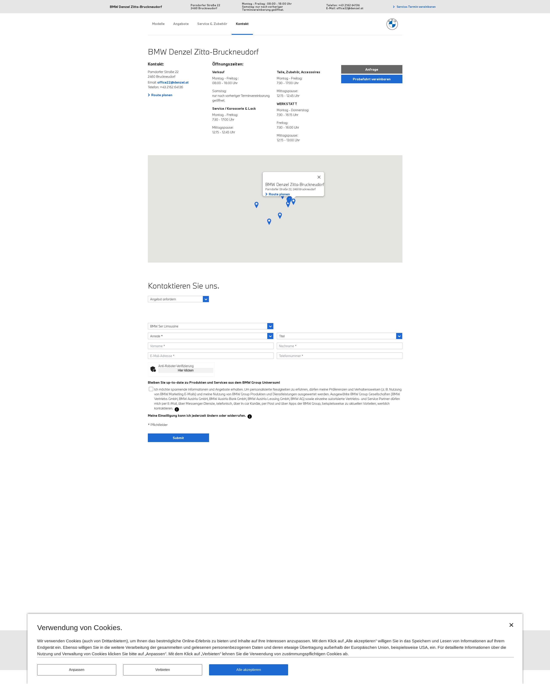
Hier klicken (186, 370)
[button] (280, 216)
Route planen (161, 95)
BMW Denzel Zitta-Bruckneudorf (136, 7)
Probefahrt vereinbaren (372, 79)
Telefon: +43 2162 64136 (343, 5)
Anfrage (371, 69)
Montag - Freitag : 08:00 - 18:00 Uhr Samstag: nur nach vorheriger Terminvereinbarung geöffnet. (267, 6)
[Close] (319, 177)
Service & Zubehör (212, 23)
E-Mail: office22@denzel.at (344, 8)
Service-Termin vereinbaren (416, 6)
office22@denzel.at (173, 82)
